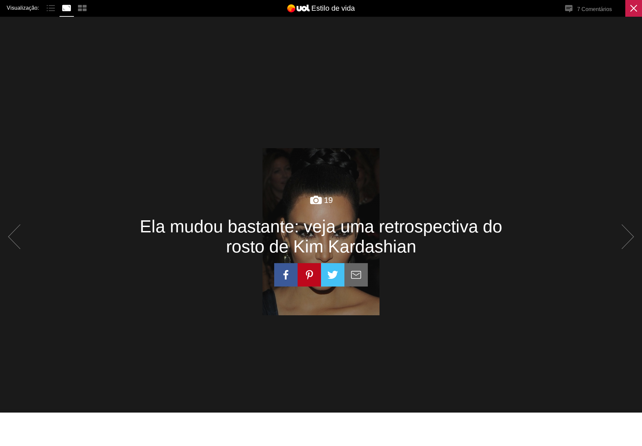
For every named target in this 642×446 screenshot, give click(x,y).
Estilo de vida (333, 8)
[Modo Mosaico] (82, 7)
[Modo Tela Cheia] (67, 7)
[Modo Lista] (52, 7)
